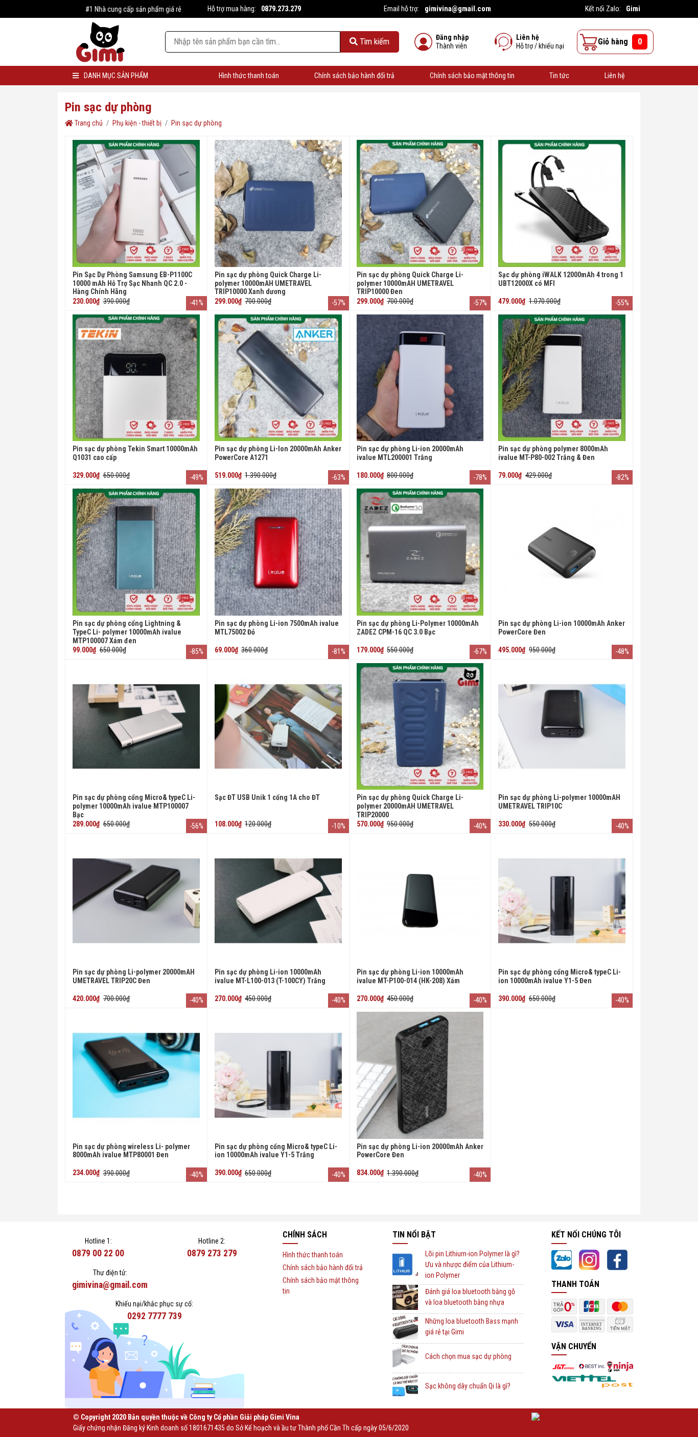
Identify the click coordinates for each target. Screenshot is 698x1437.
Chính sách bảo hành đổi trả (354, 75)
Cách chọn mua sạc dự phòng (468, 1356)
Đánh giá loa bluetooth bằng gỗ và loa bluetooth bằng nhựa (470, 1296)
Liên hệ (527, 37)
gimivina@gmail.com (458, 8)
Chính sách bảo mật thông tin (472, 75)
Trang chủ (88, 123)
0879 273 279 (212, 1253)
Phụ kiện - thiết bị (136, 123)
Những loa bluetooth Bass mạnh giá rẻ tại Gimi (471, 1326)
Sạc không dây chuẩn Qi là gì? (467, 1386)
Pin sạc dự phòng (196, 123)
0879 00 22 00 (98, 1253)
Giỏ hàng (620, 41)
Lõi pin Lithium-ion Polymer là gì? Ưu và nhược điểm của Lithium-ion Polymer (472, 1264)
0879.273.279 (281, 8)
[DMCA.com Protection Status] (578, 1417)
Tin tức (559, 75)
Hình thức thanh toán (249, 75)
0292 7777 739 (154, 1316)
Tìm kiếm (373, 41)
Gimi (633, 8)
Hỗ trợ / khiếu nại (540, 46)
